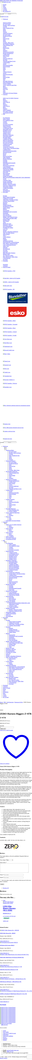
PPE (4, 540)
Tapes (4, 222)
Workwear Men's (7, 22)
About (4, 7)
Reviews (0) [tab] (6, 888)
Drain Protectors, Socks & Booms (11, 242)
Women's (5, 50)
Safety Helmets (6, 157)
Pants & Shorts (6, 66)
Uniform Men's (6, 62)
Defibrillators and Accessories (10, 211)
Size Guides (6, 1032)
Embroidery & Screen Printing (10, 93)
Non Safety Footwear (8, 111)
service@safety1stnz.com (13, 1050)
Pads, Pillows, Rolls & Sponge (10, 243)
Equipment (5, 213)
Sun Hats (5, 60)
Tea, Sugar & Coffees (8, 255)
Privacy (5, 1037)
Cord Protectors (6, 258)
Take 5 (4, 235)
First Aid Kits (6, 214)
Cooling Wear (6, 54)
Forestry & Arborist (7, 176)
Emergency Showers (8, 225)
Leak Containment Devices (9, 245)
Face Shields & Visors (8, 120)
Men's (4, 86)
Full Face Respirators (8, 141)
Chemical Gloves (7, 127)
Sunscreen (5, 251)
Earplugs (5, 160)
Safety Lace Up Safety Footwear (10, 98)
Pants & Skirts (6, 77)
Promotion (5, 264)
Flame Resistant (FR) (8, 45)
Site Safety (5, 617)
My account (6, 697)
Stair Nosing (6, 221)
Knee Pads (5, 172)
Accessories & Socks (8, 112)
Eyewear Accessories (8, 124)
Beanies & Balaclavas (8, 53)
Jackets (4, 46)
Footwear (5, 522)
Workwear (5, 446)
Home (4, 689)
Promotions (5, 692)
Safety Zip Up (6, 106)
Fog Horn (5, 259)
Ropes (4, 155)
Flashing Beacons (7, 205)
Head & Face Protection (8, 165)
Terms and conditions (8, 1036)
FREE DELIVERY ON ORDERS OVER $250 (11, 0)
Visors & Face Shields (8, 169)
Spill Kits (5, 247)
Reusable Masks (7, 137)
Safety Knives (6, 234)
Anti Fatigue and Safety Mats (10, 218)
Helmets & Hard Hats (8, 168)
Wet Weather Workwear (8, 44)
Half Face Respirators (8, 140)
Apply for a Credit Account (6, 730)
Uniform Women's (7, 72)
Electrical (5, 202)
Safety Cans (6, 246)
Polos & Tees (6, 38)
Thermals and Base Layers (9, 61)
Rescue (4, 153)
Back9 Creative (3, 1058)
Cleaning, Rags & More (8, 201)
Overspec (5, 123)
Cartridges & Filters (7, 139)
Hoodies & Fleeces (7, 36)
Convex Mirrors (6, 237)
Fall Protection (6, 145)
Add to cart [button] (5, 921)
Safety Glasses (6, 119)
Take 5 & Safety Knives (8, 233)
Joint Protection (6, 171)
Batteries (5, 203)
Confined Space (6, 149)
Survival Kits (6, 210)
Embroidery (6, 1034)
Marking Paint (6, 254)
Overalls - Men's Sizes (8, 42)
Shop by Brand (6, 688)
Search (1, 13)
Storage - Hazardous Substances (10, 231)
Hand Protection (7, 125)
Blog (4, 6)
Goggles (5, 121)
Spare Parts (5, 164)
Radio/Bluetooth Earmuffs (9, 163)
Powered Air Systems (8, 143)
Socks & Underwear (8, 58)
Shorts (4, 30)
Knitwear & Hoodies (8, 65)
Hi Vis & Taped (6, 24)
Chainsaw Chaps (7, 180)
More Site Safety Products (9, 253)
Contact (5, 8)
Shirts (4, 29)
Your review (3, 862)
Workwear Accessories (8, 52)
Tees (4, 70)
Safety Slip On (6, 102)
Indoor (4, 238)
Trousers (5, 32)
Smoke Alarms (6, 207)
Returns (5, 1040)
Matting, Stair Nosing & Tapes (10, 217)
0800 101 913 (4, 1024)
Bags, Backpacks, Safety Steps (10, 257)
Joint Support (6, 174)
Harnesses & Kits (7, 152)
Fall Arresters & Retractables (9, 151)
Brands (4, 4)
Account (5, 10)
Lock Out (5, 229)
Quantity (2, 725)
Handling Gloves (7, 131)
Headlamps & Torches (8, 206)
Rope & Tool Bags (7, 156)
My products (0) (7, 11)
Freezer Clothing (7, 83)
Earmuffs (5, 161)
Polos (4, 68)
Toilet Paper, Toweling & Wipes (10, 199)
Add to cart (3, 728)
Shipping (5, 1038)
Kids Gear (5, 89)
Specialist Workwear (8, 81)
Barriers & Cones (7, 223)
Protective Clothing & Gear (9, 185)
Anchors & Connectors (8, 147)
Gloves (4, 57)
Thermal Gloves (7, 132)
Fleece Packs (6, 56)
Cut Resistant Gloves (8, 128)
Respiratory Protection (8, 135)
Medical (5, 209)
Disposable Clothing (8, 186)
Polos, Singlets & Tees (8, 28)
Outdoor (5, 239)
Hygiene (5, 195)
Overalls (5, 26)
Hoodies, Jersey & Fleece (9, 25)
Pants (4, 37)
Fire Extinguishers (7, 226)
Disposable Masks (7, 136)
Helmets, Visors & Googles (9, 184)
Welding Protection (7, 182)
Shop (4, 690)
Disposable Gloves (7, 129)
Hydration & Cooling (8, 227)
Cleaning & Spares (7, 144)
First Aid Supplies (7, 215)
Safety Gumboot (7, 110)
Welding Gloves (7, 133)
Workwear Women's (8, 33)
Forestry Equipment (7, 181)
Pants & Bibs (6, 48)
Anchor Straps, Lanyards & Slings (11, 148)
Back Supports (6, 173)
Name (2, 874)
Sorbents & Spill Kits (8, 241)
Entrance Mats (6, 219)
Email (2, 877)
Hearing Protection (7, 159)
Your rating (3, 860)
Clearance (5, 266)
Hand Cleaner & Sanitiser (9, 197)
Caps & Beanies (7, 167)
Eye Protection (6, 117)
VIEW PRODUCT (4, 941)
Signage (5, 230)
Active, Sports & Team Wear (10, 85)
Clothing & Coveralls (8, 198)
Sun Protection (6, 190)
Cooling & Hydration (8, 188)
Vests (4, 49)
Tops (4, 90)
